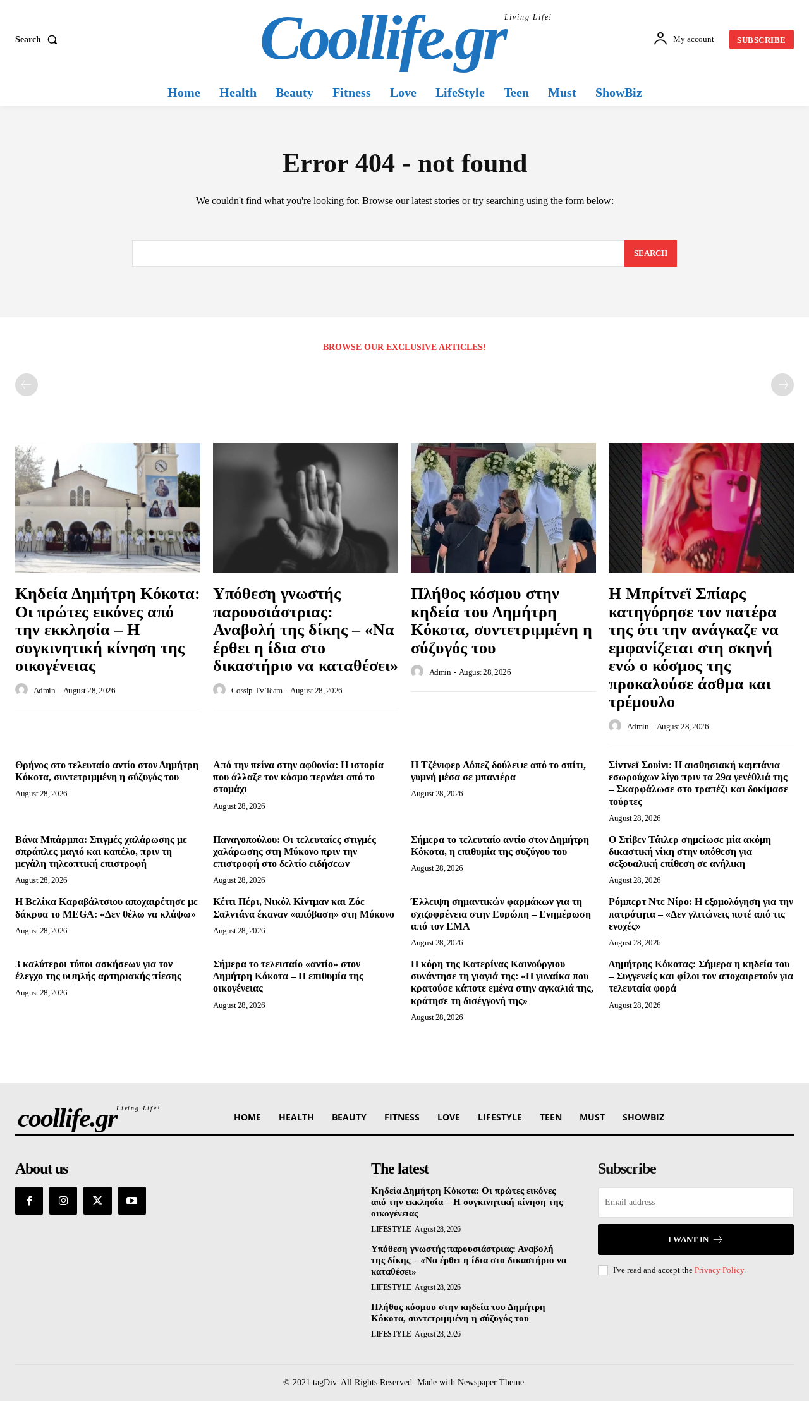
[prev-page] (26, 384)
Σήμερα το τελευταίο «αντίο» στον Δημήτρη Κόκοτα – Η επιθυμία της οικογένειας (288, 976)
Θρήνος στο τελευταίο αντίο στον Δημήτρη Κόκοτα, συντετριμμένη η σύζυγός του (106, 771)
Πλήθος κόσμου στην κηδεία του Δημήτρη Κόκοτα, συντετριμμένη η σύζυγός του (501, 621)
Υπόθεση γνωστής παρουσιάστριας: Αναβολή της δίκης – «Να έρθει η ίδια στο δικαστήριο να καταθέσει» (305, 630)
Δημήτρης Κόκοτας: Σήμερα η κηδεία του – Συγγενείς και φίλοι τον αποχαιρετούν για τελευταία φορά (701, 976)
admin (44, 690)
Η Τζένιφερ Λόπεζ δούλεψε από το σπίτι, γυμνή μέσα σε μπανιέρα (498, 771)
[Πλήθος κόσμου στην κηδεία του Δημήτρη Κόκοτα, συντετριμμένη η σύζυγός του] (503, 508)
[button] (39, 40)
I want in (688, 1239)
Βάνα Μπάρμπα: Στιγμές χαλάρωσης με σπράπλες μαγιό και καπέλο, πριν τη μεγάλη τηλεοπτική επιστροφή (101, 851)
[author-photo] (23, 690)
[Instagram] (63, 1201)
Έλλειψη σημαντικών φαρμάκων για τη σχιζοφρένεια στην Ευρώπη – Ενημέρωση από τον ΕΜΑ (501, 913)
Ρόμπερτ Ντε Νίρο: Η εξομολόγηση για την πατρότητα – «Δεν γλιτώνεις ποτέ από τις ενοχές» (701, 913)
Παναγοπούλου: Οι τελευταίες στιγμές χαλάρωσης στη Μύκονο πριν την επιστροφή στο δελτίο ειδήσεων (294, 851)
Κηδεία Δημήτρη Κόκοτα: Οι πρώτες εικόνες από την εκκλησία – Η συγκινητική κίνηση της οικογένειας (107, 630)
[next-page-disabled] (782, 384)
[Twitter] (97, 1201)
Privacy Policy (719, 1270)
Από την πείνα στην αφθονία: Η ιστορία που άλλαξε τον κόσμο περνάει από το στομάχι (298, 777)
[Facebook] (29, 1201)
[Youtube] (132, 1201)
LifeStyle (391, 1229)
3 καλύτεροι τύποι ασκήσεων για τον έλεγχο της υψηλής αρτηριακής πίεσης (98, 970)
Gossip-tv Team (257, 690)
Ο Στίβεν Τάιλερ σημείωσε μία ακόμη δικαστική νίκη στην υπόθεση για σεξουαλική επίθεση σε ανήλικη (690, 851)
